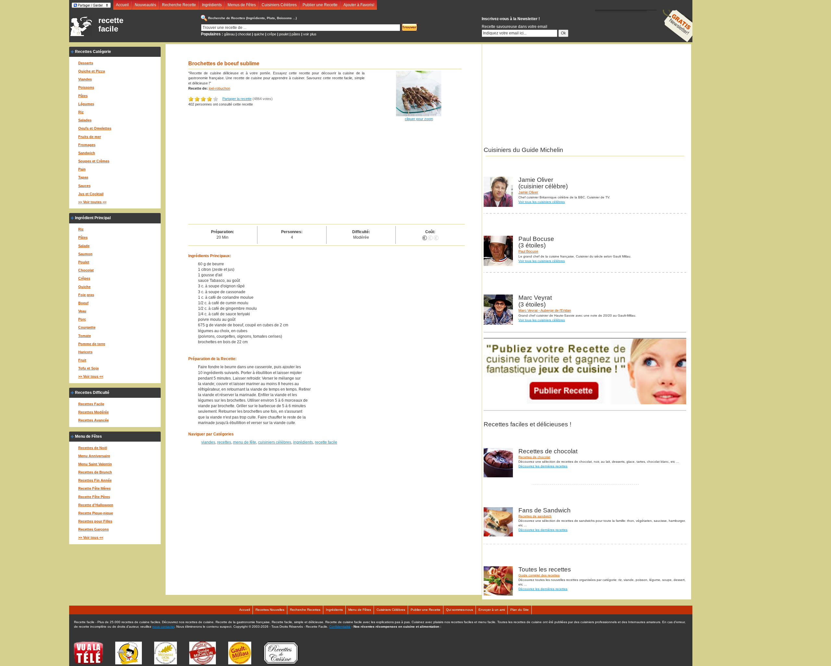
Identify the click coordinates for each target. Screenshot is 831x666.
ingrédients (303, 442)
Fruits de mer (89, 137)
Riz (81, 112)
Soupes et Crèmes (93, 161)
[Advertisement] (326, 175)
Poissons (86, 87)
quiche (259, 34)
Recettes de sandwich (535, 516)
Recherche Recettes (305, 609)
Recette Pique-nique (95, 513)
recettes (224, 442)
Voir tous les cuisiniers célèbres (541, 202)
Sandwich (86, 153)
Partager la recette (237, 99)
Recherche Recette (179, 5)
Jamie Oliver (528, 192)
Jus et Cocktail (91, 194)
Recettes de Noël (92, 448)
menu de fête (244, 442)
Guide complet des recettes (539, 575)
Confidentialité (340, 626)
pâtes (295, 34)
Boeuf (83, 303)
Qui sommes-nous (459, 609)
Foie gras (86, 295)
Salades (85, 120)
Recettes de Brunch (95, 472)
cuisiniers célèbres (274, 442)
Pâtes (83, 96)
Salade (84, 246)
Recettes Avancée (93, 420)
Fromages (86, 145)
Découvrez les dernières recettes (542, 466)
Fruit (82, 360)
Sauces (84, 186)
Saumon (85, 254)
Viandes (85, 79)
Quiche (84, 287)
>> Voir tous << (90, 376)
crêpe (271, 34)
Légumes (86, 104)
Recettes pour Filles (95, 521)
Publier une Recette (320, 5)
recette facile (110, 24)
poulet (284, 34)
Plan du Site (519, 609)
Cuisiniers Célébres (279, 5)
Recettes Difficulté (92, 392)
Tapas (83, 177)
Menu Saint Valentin (95, 464)
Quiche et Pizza (91, 71)
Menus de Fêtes (242, 5)
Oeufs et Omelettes (94, 128)
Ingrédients (212, 5)
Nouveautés (145, 5)
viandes (208, 442)
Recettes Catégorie (93, 51)
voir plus (309, 34)
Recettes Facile (91, 404)
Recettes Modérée (93, 412)
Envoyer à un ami (491, 609)
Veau (82, 311)
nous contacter (163, 626)
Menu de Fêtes (88, 436)
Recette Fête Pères (94, 497)
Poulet (83, 262)
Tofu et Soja (88, 368)
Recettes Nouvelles (269, 609)
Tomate (84, 336)
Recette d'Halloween (95, 505)
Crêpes (84, 278)
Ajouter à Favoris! (358, 5)
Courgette (86, 327)
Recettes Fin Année (95, 480)
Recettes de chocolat (534, 457)
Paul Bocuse (528, 251)
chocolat (244, 34)
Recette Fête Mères (94, 488)
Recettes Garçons (93, 529)
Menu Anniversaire (94, 456)
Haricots (85, 352)
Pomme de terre (91, 344)
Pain (82, 169)
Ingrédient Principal (93, 218)
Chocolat (86, 270)
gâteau (229, 34)
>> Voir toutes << (92, 202)
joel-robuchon (219, 88)
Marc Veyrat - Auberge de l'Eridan (544, 310)
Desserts (85, 63)
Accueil (122, 5)
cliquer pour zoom (419, 119)
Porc (82, 319)
